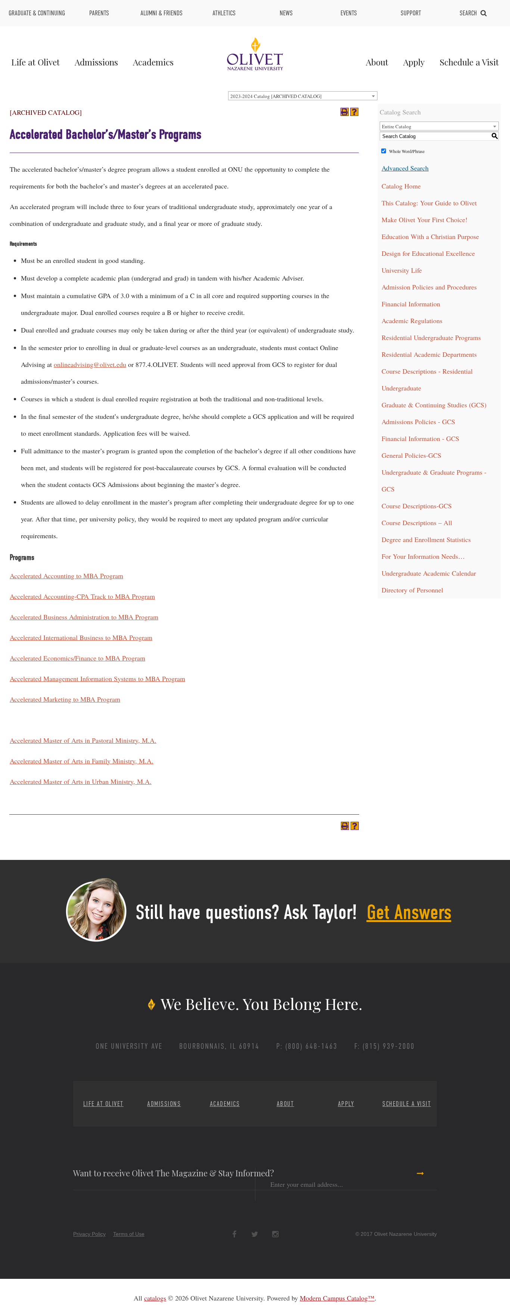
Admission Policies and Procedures (429, 286)
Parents (99, 13)
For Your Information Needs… (423, 556)
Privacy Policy (89, 1234)
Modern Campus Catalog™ (337, 1297)
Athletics (224, 13)
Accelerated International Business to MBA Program (81, 637)
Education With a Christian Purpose (430, 236)
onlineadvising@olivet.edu (90, 364)
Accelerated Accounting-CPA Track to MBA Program (82, 596)
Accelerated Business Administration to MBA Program (84, 616)
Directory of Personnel (412, 589)
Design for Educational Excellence (428, 253)
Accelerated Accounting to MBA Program (66, 575)
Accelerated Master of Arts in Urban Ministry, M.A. (81, 781)
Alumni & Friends (161, 13)
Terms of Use (128, 1234)
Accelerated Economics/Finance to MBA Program (77, 657)
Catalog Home (401, 185)
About (377, 62)
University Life (402, 270)
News (286, 13)
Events (348, 13)
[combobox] (302, 95)
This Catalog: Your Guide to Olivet (429, 202)
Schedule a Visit (469, 62)
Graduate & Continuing (37, 13)
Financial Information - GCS (420, 438)
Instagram (275, 1234)
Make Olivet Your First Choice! (424, 219)
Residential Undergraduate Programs (431, 337)
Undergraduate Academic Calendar (429, 573)
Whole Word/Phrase (407, 151)
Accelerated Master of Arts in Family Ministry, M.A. (81, 760)
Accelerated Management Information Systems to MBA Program (97, 678)
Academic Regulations (412, 320)
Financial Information (411, 303)
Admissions (96, 62)
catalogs (155, 1297)
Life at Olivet (35, 62)
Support (411, 13)
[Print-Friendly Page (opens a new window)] (344, 112)
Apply (414, 62)
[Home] (255, 52)
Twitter (254, 1234)
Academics (153, 62)
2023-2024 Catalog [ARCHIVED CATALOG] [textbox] (275, 96)
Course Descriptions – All (417, 522)
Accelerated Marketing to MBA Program (65, 699)
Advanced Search (405, 167)
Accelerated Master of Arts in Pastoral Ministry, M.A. (83, 740)
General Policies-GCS (411, 455)
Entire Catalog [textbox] (396, 126)
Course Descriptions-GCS (417, 505)
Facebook (234, 1234)
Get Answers (409, 912)
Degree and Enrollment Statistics (426, 539)
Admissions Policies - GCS (418, 421)
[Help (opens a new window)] (354, 112)
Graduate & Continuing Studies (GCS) (434, 404)
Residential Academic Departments (429, 354)
